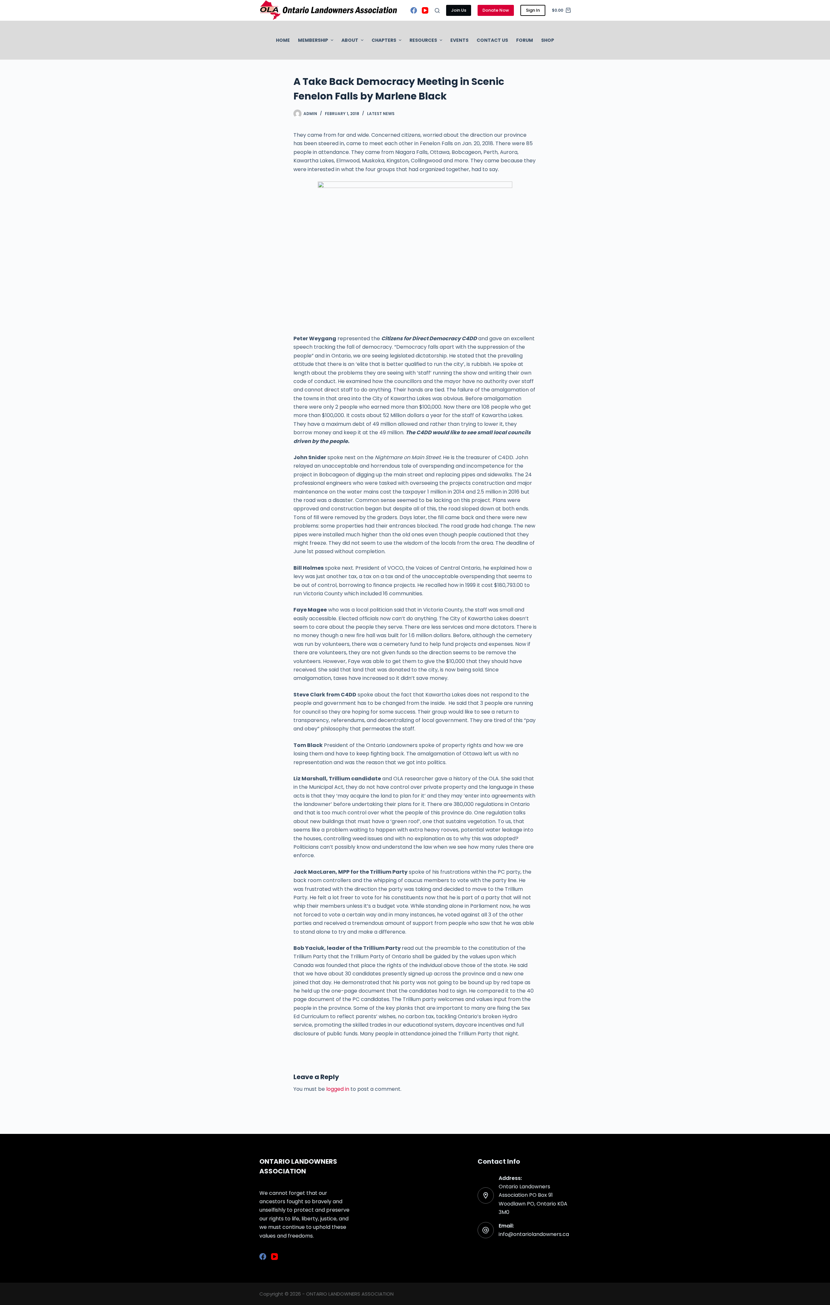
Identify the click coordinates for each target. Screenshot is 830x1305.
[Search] (437, 10)
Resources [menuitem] (423, 40)
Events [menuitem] (459, 40)
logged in (337, 1089)
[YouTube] (425, 10)
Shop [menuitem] (547, 40)
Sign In (533, 10)
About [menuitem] (349, 40)
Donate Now (495, 10)
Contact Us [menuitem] (492, 40)
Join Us (458, 10)
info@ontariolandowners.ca (534, 1234)
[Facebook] (413, 10)
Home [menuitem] (283, 40)
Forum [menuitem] (524, 40)
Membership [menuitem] (313, 40)
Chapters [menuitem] (384, 40)
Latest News (381, 113)
